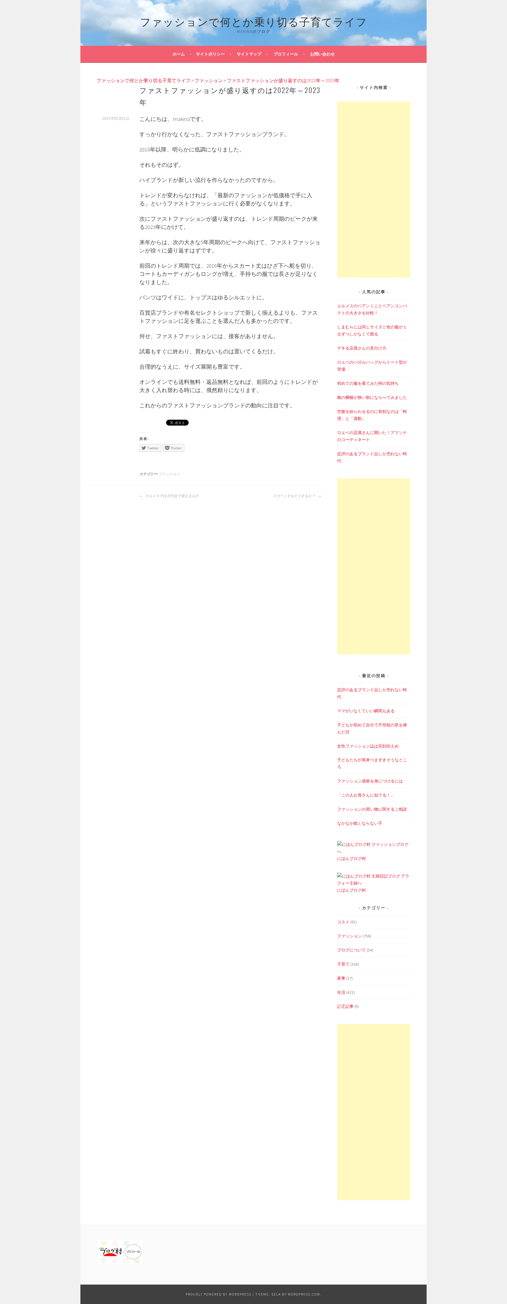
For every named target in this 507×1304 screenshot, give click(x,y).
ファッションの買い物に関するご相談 (372, 809)
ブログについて (351, 950)
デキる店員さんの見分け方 (361, 348)
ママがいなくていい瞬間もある (366, 710)
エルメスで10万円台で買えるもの (171, 496)
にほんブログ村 (351, 858)
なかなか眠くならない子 (359, 823)
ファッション (169, 474)
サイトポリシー (210, 54)
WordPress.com (304, 1294)
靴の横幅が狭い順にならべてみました (372, 397)
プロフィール (285, 54)
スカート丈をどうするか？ (294, 496)
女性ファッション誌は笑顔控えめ (368, 746)
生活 (341, 992)
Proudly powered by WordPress (218, 1294)
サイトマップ (249, 54)
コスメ (343, 922)
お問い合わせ (322, 54)
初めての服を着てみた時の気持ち (368, 383)
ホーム (179, 54)
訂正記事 (345, 1006)
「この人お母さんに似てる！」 (366, 795)
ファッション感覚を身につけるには (370, 781)
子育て (343, 964)
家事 (341, 978)
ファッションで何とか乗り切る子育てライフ (253, 21)
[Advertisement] (373, 190)
